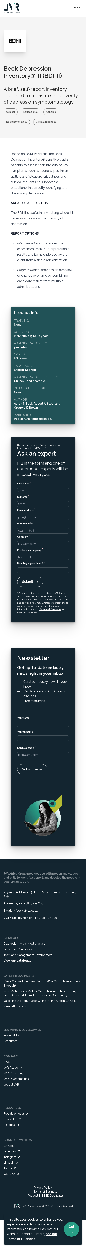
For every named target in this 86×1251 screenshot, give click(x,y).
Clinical (10, 112)
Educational (30, 112)
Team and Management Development (28, 955)
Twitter (8, 1168)
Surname (23, 496)
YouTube (9, 1174)
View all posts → (15, 1006)
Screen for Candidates (18, 949)
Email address (26, 510)
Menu (78, 8)
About (7, 1062)
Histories (9, 1124)
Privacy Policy (43, 1187)
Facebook (10, 1151)
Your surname (25, 732)
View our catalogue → (19, 960)
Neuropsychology (16, 122)
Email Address (26, 747)
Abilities (51, 112)
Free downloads (14, 1113)
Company (24, 536)
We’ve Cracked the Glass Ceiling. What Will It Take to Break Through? (42, 983)
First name (24, 483)
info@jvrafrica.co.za (25, 910)
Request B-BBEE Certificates (45, 1195)
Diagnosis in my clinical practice (24, 943)
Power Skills (11, 1035)
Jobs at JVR (11, 1084)
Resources (10, 1041)
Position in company (30, 550)
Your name (23, 718)
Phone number (25, 523)
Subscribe (30, 769)
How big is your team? (31, 563)
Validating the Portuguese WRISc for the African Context (40, 1000)
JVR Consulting (14, 1073)
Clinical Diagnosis (46, 122)
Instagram (10, 1157)
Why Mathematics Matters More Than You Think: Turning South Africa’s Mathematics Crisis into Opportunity (40, 993)
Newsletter (10, 1119)
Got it (71, 1229)
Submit (27, 582)
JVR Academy (13, 1067)
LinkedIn (9, 1162)
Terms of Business (50, 609)
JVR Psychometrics (16, 1079)
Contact (9, 1145)
